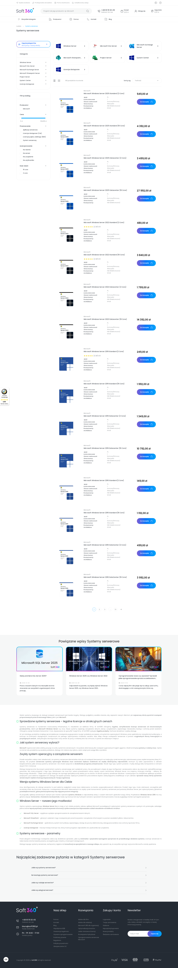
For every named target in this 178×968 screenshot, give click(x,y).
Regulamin (57, 940)
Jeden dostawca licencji (86, 931)
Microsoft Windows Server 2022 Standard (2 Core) (104, 222)
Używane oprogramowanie (63, 934)
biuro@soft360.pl (30, 926)
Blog (54, 925)
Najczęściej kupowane (111, 928)
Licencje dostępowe (27, 84)
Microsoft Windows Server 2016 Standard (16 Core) (104, 513)
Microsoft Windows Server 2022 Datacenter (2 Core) (105, 287)
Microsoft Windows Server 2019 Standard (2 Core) (104, 351)
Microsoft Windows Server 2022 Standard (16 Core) (104, 255)
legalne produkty (103, 731)
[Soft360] (25, 11)
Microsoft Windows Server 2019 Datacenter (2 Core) (105, 416)
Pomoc (56, 919)
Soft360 (34, 960)
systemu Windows (74, 795)
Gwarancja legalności (61, 931)
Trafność (147, 80)
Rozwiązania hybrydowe (86, 934)
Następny (121, 609)
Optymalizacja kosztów (86, 928)
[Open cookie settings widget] (6, 959)
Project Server (25, 77)
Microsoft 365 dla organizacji (88, 925)
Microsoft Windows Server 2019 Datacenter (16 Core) (105, 448)
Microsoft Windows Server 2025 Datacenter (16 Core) (105, 190)
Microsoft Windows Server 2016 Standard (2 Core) (104, 480)
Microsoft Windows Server (48, 729)
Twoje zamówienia (109, 922)
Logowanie (107, 919)
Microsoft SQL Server (27, 66)
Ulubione (106, 925)
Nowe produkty (108, 931)
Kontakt (56, 922)
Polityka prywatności (60, 943)
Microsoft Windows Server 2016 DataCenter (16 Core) (105, 577)
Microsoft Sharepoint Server (30, 73)
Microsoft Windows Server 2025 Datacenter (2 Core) (105, 158)
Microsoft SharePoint (31, 818)
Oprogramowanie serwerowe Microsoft (88, 938)
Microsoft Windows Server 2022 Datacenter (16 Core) (105, 319)
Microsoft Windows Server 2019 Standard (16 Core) (104, 384)
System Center (25, 80)
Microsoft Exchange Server (29, 70)
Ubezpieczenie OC (60, 946)
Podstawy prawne (59, 937)
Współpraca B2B (59, 928)
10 (116, 609)
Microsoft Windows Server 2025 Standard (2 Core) (104, 94)
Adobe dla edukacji (85, 922)
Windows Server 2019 (147, 795)
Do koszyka (144, 102)
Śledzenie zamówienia (111, 934)
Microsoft (87, 90)
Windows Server (25, 62)
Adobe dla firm (83, 919)
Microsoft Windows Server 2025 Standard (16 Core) (104, 126)
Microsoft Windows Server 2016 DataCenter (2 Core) (105, 545)
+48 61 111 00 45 (108, 10)
